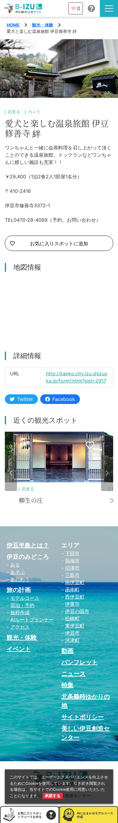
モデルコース (24, 598)
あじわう (20, 579)
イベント (19, 648)
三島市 (72, 575)
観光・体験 (42, 24)
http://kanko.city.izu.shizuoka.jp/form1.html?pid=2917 (76, 377)
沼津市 (72, 568)
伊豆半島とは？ (28, 545)
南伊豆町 (74, 582)
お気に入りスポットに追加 (59, 243)
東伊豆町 (74, 626)
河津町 (72, 640)
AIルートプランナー (32, 620)
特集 (67, 685)
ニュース (73, 673)
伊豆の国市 (77, 611)
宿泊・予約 (22, 605)
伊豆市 (72, 633)
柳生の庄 (31, 500)
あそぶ (17, 572)
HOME (13, 24)
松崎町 (72, 618)
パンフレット (79, 662)
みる (15, 565)
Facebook (63, 399)
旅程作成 (20, 612)
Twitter (25, 399)
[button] (11, 473)
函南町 (72, 590)
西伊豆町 (74, 597)
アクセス (20, 627)
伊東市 (72, 604)
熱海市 (72, 561)
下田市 (72, 553)
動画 (67, 650)
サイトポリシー (82, 717)
